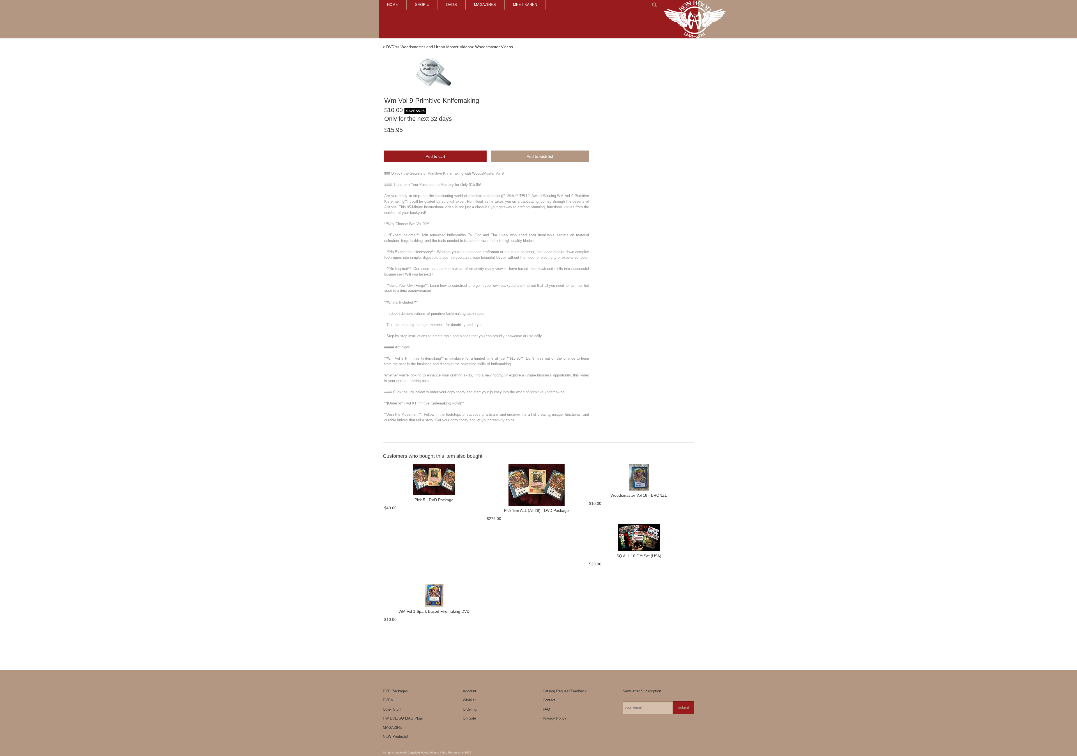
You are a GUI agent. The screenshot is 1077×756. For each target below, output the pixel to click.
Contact (549, 700)
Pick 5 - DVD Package (434, 500)
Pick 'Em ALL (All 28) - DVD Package (536, 510)
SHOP (421, 5)
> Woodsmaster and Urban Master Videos (434, 47)
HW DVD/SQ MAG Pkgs (403, 718)
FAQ (546, 709)
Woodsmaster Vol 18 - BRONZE (639, 495)
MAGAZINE (392, 727)
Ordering (470, 709)
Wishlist (469, 700)
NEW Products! (395, 736)
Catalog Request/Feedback (565, 691)
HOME (392, 5)
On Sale (469, 718)
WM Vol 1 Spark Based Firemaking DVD (434, 611)
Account (469, 691)
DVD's (451, 5)
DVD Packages (395, 691)
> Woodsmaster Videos (492, 47)
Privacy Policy (554, 718)
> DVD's (390, 47)
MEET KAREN (525, 5)
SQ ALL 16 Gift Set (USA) (638, 556)
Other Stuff (392, 709)
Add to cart (435, 156)
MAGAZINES (485, 5)
